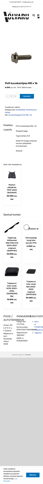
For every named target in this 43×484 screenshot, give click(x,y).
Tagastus (38, 333)
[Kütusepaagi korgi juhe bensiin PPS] (31, 227)
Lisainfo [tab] (6, 129)
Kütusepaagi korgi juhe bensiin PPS (31, 240)
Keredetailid (20, 110)
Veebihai (28, 355)
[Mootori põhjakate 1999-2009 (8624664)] (11, 174)
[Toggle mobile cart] (38, 17)
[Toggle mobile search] (34, 15)
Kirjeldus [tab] (6, 125)
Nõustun (32, 475)
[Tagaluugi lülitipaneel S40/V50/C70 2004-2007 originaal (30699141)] (11, 227)
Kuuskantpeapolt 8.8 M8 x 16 (20, 115)
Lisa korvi (27, 96)
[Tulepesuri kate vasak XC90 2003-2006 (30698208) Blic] (11, 272)
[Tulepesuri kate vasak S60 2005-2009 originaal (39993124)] (31, 271)
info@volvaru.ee (28, 2)
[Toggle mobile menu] (38, 15)
